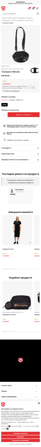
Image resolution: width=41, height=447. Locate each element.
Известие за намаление (12, 91)
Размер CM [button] (19, 100)
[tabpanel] (17, 239)
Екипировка (6, 20)
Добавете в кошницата (23, 115)
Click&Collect (20, 2)
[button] (20, 14)
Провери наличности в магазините (15, 160)
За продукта (6, 148)
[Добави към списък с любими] (30, 242)
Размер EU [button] (4, 100)
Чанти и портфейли (17, 20)
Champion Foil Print (9, 315)
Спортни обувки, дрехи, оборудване (13, 18)
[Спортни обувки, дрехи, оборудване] (3, 8)
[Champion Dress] (17, 230)
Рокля (4, 247)
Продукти (29, 18)
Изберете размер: (8, 97)
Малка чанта (29, 20)
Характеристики (7, 154)
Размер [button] (12, 100)
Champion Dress (8, 249)
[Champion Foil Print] (17, 296)
